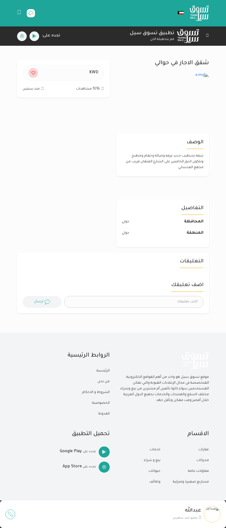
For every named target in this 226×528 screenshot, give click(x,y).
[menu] (19, 13)
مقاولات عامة (198, 471)
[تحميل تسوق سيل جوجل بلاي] (34, 36)
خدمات (155, 450)
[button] (178, 12)
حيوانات (154, 471)
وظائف (154, 482)
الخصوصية (101, 403)
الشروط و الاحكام (96, 392)
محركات (203, 460)
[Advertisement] (63, 151)
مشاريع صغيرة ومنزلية (191, 482)
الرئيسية (103, 371)
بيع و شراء (152, 460)
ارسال (38, 302)
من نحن (104, 382)
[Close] (207, 36)
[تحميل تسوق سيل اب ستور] (22, 36)
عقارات (203, 450)
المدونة (104, 414)
